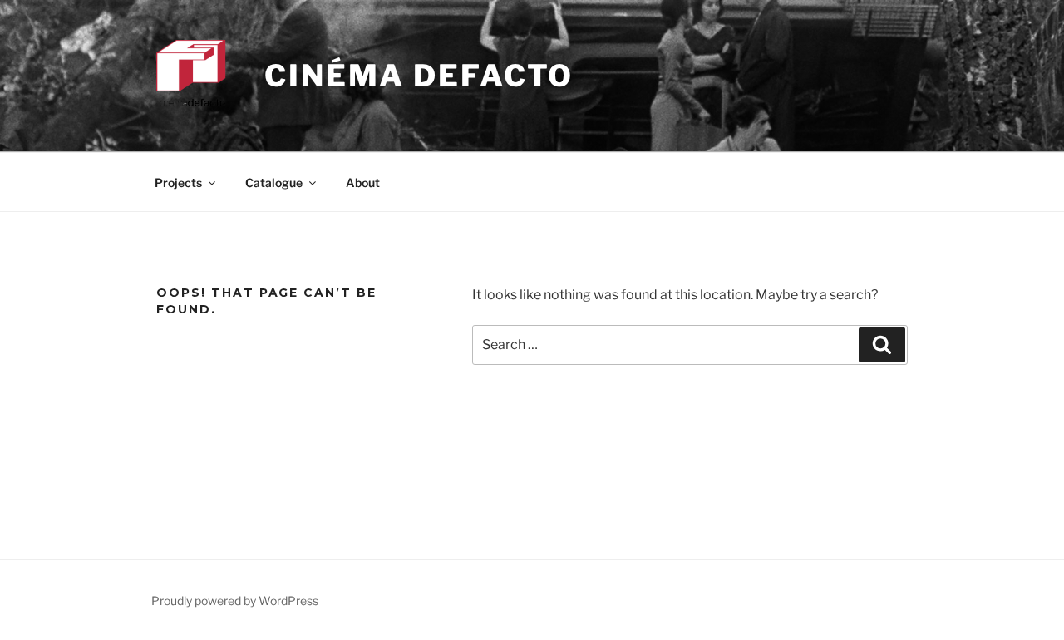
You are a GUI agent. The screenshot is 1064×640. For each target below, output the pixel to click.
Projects (178, 182)
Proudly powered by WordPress (234, 600)
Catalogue (274, 182)
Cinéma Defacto (419, 75)
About (363, 182)
